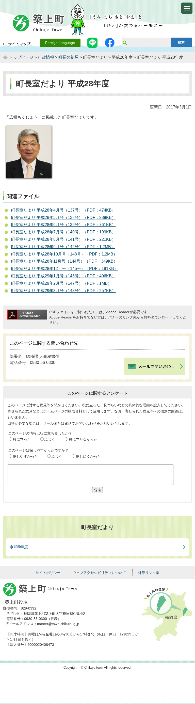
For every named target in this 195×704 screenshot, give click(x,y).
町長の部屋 (68, 57)
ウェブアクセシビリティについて (99, 573)
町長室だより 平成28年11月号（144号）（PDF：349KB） (64, 261)
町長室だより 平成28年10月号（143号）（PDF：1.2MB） (64, 254)
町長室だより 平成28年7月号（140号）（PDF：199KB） (63, 232)
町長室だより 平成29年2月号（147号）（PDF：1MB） (61, 283)
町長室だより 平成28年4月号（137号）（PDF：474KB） (63, 210)
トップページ (21, 57)
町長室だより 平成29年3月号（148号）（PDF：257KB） (63, 291)
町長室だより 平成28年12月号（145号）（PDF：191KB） (64, 268)
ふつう (49, 439)
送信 (97, 490)
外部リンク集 (148, 573)
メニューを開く (186, 8)
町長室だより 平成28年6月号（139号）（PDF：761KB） (63, 224)
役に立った (22, 439)
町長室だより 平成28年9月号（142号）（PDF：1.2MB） (63, 247)
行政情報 (46, 57)
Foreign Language (60, 43)
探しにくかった (88, 456)
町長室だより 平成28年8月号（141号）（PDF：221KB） (63, 239)
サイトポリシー (48, 573)
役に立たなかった (83, 439)
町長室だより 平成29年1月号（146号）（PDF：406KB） (63, 276)
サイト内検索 (125, 42)
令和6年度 (19, 547)
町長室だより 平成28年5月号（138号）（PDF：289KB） (63, 217)
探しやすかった (25, 456)
